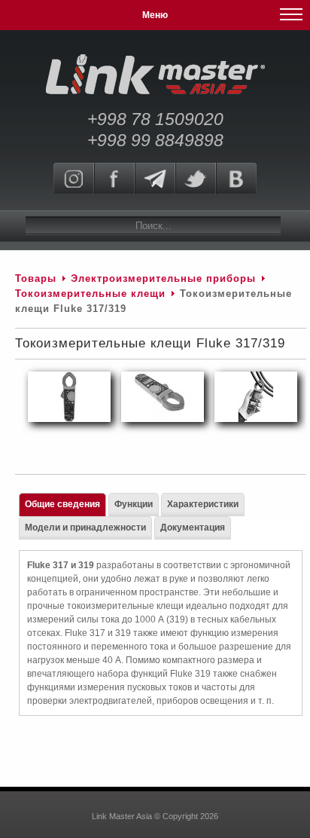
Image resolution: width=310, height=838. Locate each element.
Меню (155, 15)
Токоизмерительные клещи (92, 293)
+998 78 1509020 (155, 119)
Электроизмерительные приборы (165, 278)
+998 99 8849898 (155, 140)
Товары (35, 278)
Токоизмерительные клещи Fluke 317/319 (150, 343)
